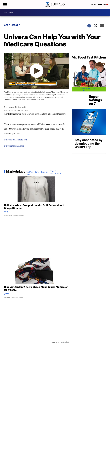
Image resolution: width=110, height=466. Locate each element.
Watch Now (98, 4)
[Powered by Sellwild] (64, 342)
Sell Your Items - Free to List (37, 173)
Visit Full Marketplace (55, 172)
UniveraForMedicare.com (15, 139)
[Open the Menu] (4, 4)
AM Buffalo (12, 25)
